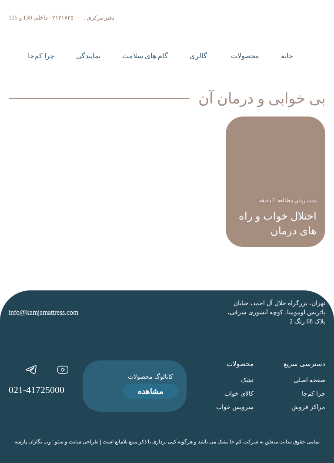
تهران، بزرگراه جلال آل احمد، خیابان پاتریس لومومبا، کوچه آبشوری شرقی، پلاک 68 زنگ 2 (276, 312)
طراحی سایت (84, 442)
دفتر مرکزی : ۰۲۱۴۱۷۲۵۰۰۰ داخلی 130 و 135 (61, 17)
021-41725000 (36, 389)
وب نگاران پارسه (32, 442)
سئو (59, 442)
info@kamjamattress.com (43, 312)
